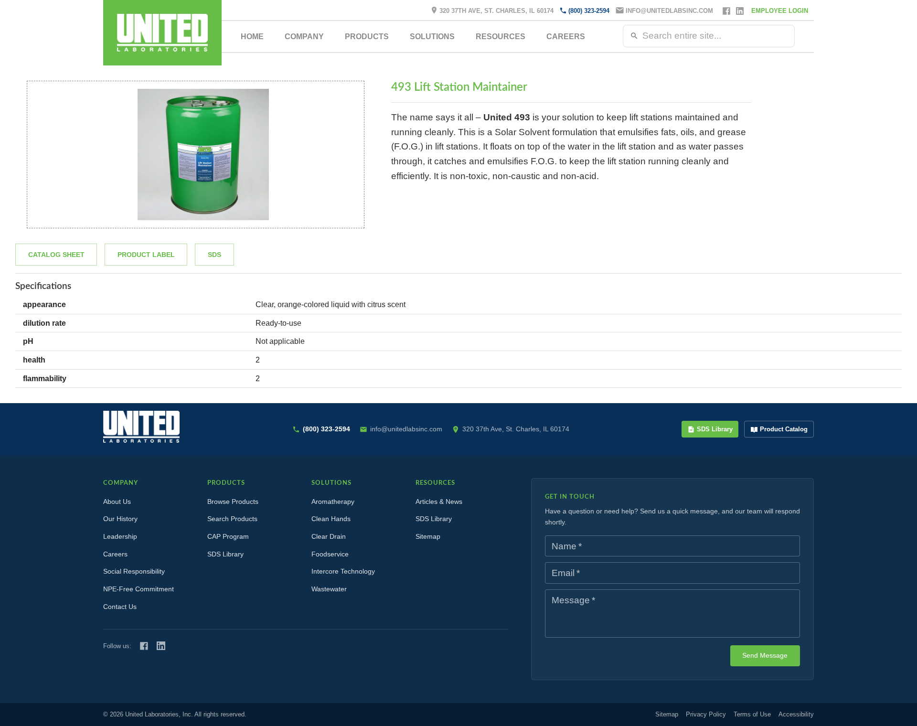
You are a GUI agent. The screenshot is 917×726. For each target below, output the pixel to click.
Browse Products (232, 501)
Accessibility (796, 714)
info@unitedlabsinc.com (669, 10)
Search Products (232, 519)
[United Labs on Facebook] (144, 646)
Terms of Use (752, 714)
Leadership (120, 536)
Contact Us (120, 606)
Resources (500, 36)
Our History (120, 519)
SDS (214, 254)
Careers (565, 36)
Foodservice (330, 554)
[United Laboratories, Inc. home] (162, 32)
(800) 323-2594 (588, 10)
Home (252, 36)
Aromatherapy (332, 501)
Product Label (146, 254)
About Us (117, 501)
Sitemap (428, 536)
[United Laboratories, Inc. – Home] (141, 427)
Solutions (432, 36)
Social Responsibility (134, 571)
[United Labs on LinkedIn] (161, 645)
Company (304, 36)
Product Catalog (784, 429)
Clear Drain (328, 536)
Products (367, 36)
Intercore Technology (343, 571)
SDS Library (715, 429)
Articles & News (439, 501)
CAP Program (228, 536)
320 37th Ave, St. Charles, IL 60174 (496, 10)
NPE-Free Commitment (138, 589)
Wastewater (329, 589)
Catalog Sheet (56, 254)
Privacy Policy (706, 714)
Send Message (765, 655)
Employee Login (779, 10)
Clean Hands (331, 519)
